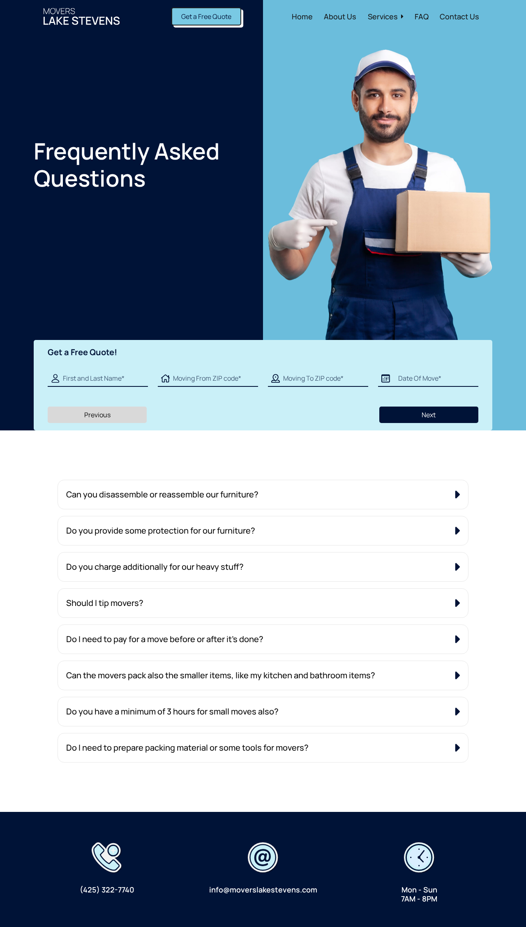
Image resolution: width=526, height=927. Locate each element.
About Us (340, 16)
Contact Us (459, 16)
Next (429, 414)
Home (302, 16)
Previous (97, 414)
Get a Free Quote (206, 16)
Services (383, 16)
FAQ (422, 16)
